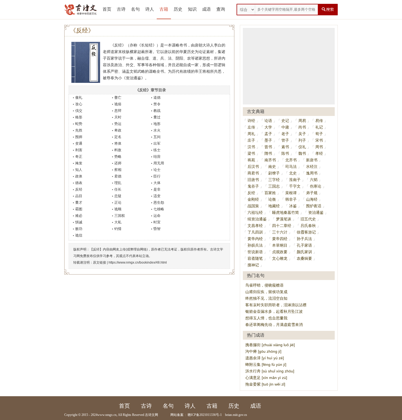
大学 (268, 127)
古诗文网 (151, 415)
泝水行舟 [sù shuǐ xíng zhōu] (269, 371)
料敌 (117, 150)
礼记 (319, 127)
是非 (157, 189)
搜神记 (253, 265)
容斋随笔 (255, 258)
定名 (117, 137)
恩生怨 (158, 202)
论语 (268, 120)
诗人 (149, 9)
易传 (319, 120)
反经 (78, 189)
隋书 (268, 153)
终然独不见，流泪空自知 (266, 298)
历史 (178, 9)
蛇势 (78, 124)
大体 (157, 183)
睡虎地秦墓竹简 (285, 212)
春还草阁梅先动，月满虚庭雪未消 (274, 324)
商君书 (253, 173)
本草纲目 (279, 245)
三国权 (119, 216)
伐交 (78, 111)
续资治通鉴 (257, 219)
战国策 (253, 206)
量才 (78, 202)
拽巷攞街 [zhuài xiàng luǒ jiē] (270, 345)
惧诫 (78, 222)
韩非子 (291, 199)
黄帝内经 (255, 239)
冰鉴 (293, 206)
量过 (157, 117)
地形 (157, 124)
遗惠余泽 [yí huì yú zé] (264, 358)
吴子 (302, 134)
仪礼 (302, 147)
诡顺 (117, 209)
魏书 (302, 153)
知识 (192, 9)
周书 (319, 147)
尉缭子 (274, 173)
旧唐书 (253, 179)
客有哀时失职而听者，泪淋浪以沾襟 (276, 305)
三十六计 (279, 232)
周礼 (251, 134)
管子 (285, 140)
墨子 (268, 140)
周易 (302, 120)
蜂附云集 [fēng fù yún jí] (265, 364)
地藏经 (274, 206)
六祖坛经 (255, 212)
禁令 (157, 104)
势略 (117, 156)
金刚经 (253, 199)
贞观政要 (279, 252)
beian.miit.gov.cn (236, 415)
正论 (117, 202)
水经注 (311, 166)
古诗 (121, 9)
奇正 (78, 156)
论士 (157, 170)
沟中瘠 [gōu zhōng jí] (263, 351)
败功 (78, 229)
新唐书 (311, 160)
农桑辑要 (304, 258)
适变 (157, 196)
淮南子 (295, 179)
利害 (78, 150)
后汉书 (253, 166)
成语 (206, 9)
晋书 (268, 147)
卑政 (117, 130)
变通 (78, 143)
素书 (285, 147)
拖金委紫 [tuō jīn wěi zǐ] (265, 384)
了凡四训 (255, 232)
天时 (117, 117)
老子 (285, 134)
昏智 (157, 229)
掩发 (78, 163)
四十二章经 (281, 225)
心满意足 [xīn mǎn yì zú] (266, 377)
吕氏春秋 (308, 225)
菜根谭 (291, 193)
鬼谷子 (253, 186)
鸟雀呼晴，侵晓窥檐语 (264, 285)
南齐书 (270, 160)
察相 (117, 170)
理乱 (117, 183)
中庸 (285, 127)
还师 (117, 163)
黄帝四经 (279, 239)
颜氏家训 (304, 252)
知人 (78, 170)
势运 (117, 124)
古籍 (163, 9)
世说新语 (255, 252)
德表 (78, 183)
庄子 (251, 140)
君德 (117, 176)
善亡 (117, 97)
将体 (117, 143)
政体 (78, 176)
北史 (293, 173)
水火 (157, 130)
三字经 (274, 179)
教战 (157, 111)
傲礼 (78, 97)
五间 (157, 137)
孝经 (319, 153)
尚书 (302, 127)
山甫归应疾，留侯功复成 (266, 292)
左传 (251, 127)
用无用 (158, 163)
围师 (78, 137)
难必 (78, 216)
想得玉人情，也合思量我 (266, 318)
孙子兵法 (304, 239)
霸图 (78, 209)
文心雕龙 (279, 258)
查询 (220, 9)
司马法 (291, 166)
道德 (157, 97)
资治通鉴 (316, 212)
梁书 (251, 153)
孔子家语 (304, 245)
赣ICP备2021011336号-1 (204, 415)
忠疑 (117, 196)
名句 (135, 9)
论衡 (272, 199)
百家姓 (270, 193)
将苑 (251, 160)
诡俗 (117, 104)
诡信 (78, 235)
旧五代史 (308, 219)
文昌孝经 (255, 225)
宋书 (319, 140)
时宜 (157, 222)
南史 (272, 166)
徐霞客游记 (306, 232)
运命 (157, 216)
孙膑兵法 (255, 245)
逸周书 (311, 173)
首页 (107, 9)
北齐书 (291, 160)
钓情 (117, 229)
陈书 (285, 153)
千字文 (295, 186)
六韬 (313, 179)
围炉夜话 (313, 206)
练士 (157, 150)
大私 (117, 222)
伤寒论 (315, 186)
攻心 (78, 104)
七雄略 (158, 209)
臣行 (157, 176)
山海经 (311, 199)
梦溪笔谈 (283, 219)
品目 (78, 196)
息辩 (117, 111)
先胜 (78, 130)
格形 (78, 117)
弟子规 (311, 193)
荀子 (319, 134)
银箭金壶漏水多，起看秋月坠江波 (274, 311)
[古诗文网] (80, 9)
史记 (285, 120)
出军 (157, 143)
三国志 (274, 186)
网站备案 (177, 415)
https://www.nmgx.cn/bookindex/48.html (138, 262)
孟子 (268, 134)
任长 (117, 189)
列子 (302, 140)
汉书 (251, 147)
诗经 (251, 120)
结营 (157, 156)
